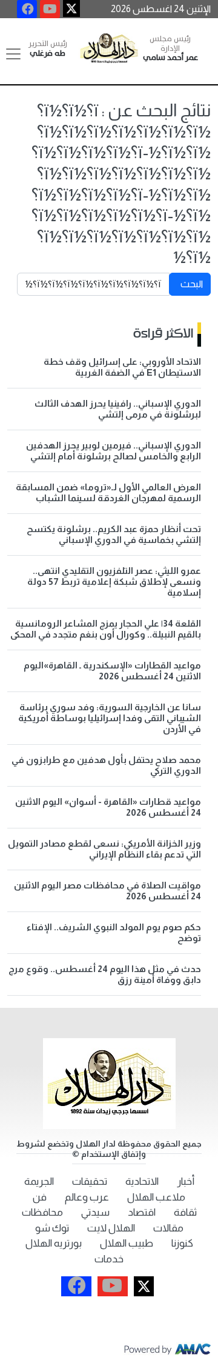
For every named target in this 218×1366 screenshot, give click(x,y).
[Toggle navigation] (13, 54)
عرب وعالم (87, 1197)
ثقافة (185, 1212)
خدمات (109, 1259)
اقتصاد (142, 1212)
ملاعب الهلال (156, 1197)
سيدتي (95, 1212)
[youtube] (50, 9)
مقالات (168, 1228)
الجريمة (39, 1181)
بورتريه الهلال (53, 1243)
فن (40, 1197)
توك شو (52, 1228)
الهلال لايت (111, 1228)
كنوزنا (182, 1243)
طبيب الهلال (126, 1243)
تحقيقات (89, 1181)
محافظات (42, 1212)
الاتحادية (142, 1181)
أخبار (185, 1181)
